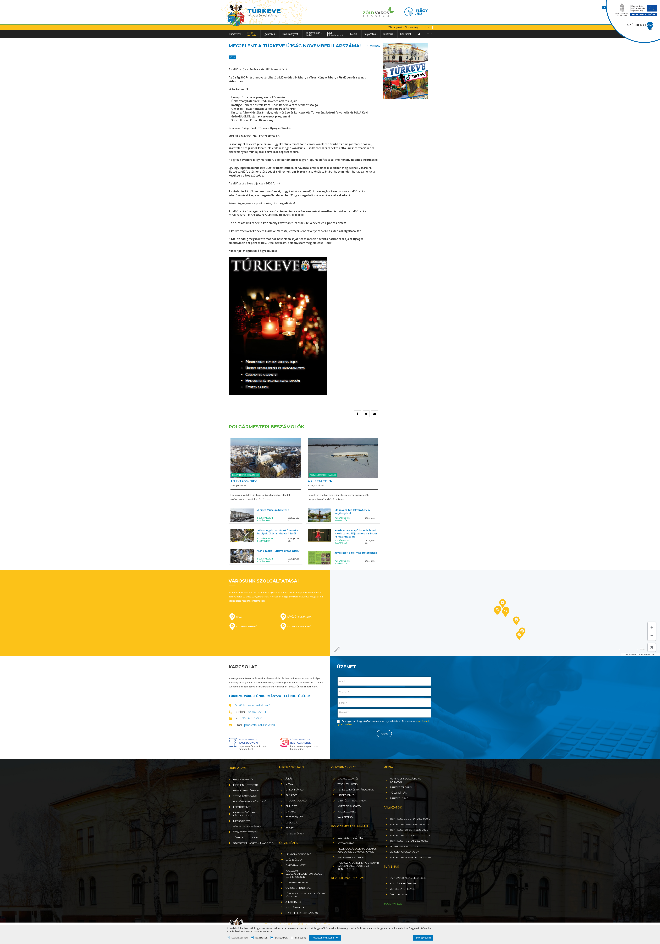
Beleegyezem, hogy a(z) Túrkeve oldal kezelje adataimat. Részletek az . (383, 723)
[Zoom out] (652, 636)
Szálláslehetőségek (403, 883)
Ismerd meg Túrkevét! (246, 790)
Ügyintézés (269, 34)
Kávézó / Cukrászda (299, 616)
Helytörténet (242, 807)
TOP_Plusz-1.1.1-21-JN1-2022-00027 (409, 840)
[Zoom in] (652, 626)
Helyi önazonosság (298, 854)
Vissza (375, 46)
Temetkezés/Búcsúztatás (301, 913)
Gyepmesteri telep (297, 882)
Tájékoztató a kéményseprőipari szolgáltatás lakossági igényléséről (358, 865)
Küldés (384, 733)
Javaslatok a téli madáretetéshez (356, 552)
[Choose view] (652, 647)
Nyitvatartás (346, 843)
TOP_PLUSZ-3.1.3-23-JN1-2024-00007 (410, 857)
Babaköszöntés (348, 778)
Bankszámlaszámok (351, 857)
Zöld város (392, 903)
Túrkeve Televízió (401, 787)
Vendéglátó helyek (402, 889)
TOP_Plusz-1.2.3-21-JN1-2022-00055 (410, 835)
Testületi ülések (348, 784)
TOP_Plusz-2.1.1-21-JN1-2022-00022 (409, 824)
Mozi (239, 616)
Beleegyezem (423, 937)
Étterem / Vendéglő (299, 626)
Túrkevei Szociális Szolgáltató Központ (305, 895)
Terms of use (630, 654)
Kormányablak (295, 907)
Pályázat (291, 795)
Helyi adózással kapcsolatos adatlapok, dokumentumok (357, 850)
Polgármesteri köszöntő (249, 801)
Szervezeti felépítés (350, 837)
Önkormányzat (290, 34)
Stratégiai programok (352, 800)
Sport (289, 828)
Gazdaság (292, 822)
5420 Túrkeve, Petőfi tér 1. (253, 705)
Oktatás (290, 811)
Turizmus (388, 34)
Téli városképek (243, 481)
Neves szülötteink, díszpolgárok (245, 814)
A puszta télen (320, 481)
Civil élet (291, 806)
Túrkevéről (235, 34)
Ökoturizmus (398, 894)
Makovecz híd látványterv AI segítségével (352, 511)
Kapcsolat (405, 34)
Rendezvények (294, 833)
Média (353, 34)
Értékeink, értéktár (245, 785)
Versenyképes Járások (404, 851)
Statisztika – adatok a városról (254, 843)
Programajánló (296, 800)
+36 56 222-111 (257, 712)
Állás (289, 778)
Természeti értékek (245, 832)
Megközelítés (242, 821)
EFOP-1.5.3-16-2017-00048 (404, 846)
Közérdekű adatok (350, 806)
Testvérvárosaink (245, 796)
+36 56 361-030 (251, 718)
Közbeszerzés (347, 811)
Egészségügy (294, 817)
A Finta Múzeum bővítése (273, 510)
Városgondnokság (298, 887)
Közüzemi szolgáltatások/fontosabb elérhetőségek (303, 873)
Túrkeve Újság (399, 798)
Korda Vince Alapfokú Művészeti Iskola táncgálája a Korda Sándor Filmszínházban (356, 533)
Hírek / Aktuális (251, 34)
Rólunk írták (398, 792)
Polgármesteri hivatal (312, 34)
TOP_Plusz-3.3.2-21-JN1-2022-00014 (410, 818)
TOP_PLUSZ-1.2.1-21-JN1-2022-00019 (409, 829)
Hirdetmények (346, 795)
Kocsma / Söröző (246, 626)
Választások (346, 817)
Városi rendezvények (247, 826)
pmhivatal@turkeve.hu (259, 725)
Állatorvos (293, 902)
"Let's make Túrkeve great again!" (278, 550)
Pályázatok (370, 34)
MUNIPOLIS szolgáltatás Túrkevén (405, 780)
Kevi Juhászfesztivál (335, 34)
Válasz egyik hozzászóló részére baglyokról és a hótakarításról (277, 532)
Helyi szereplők (243, 779)
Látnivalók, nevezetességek (408, 878)
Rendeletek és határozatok (356, 789)
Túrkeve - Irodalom (245, 837)
